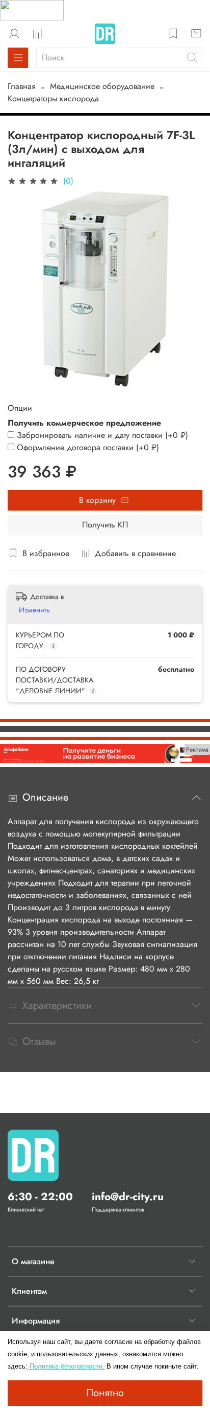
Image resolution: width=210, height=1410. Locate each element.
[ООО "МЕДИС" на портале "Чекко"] (32, 9)
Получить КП (105, 525)
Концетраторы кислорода (53, 98)
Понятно (105, 1392)
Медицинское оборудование (102, 86)
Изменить (34, 609)
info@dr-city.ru (128, 1196)
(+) (102, 435)
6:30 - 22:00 (40, 1196)
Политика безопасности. (66, 1366)
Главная (22, 86)
